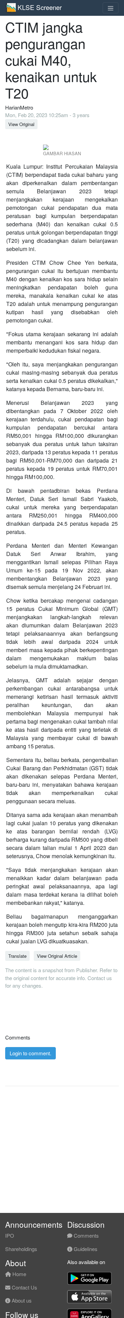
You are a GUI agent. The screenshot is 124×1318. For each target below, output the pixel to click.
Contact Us (23, 1287)
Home (18, 1273)
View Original (21, 124)
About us (21, 1300)
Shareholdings (21, 1248)
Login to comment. (30, 1053)
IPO (9, 1235)
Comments (85, 1235)
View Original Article (57, 956)
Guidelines (84, 1248)
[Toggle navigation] (110, 7)
